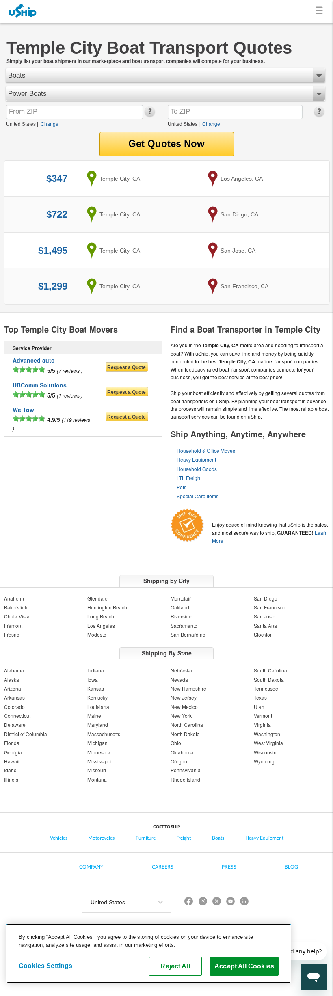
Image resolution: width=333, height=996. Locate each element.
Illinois (11, 779)
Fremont (13, 625)
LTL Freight (189, 477)
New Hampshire (188, 688)
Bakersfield (16, 607)
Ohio (176, 742)
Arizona (12, 688)
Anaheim (14, 598)
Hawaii (11, 761)
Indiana (95, 670)
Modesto (96, 634)
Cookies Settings (46, 965)
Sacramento (184, 625)
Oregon (179, 761)
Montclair (181, 598)
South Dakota (269, 679)
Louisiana (98, 706)
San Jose (264, 616)
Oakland (180, 607)
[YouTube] (230, 902)
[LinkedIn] (244, 902)
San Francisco (269, 607)
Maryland (97, 724)
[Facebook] (189, 902)
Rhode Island (185, 779)
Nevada (179, 679)
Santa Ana (265, 625)
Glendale (97, 598)
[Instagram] (203, 902)
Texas (260, 697)
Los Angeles (101, 625)
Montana (97, 779)
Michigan (97, 742)
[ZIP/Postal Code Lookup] (149, 115)
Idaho (10, 770)
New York (181, 715)
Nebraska (181, 670)
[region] (148, 953)
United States (21, 124)
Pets (181, 487)
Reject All (175, 966)
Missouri (96, 770)
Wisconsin (265, 752)
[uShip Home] (22, 11)
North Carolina (187, 724)
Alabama (14, 670)
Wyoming (264, 761)
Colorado (14, 706)
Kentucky (97, 697)
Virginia (262, 724)
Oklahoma (182, 752)
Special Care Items (197, 496)
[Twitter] (216, 902)
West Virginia (268, 742)
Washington (267, 733)
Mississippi (99, 761)
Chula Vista (17, 616)
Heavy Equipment (196, 459)
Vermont (263, 715)
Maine (94, 715)
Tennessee (266, 688)
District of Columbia (25, 733)
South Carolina (270, 670)
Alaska (11, 679)
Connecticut (17, 715)
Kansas (95, 688)
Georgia (13, 752)
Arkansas (14, 697)
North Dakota (185, 733)
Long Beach (100, 616)
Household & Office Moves (206, 450)
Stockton (263, 634)
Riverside (181, 616)
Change (49, 124)
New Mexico (184, 706)
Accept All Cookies (244, 966)
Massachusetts (103, 733)
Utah (259, 706)
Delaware (15, 724)
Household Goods (197, 468)
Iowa (92, 679)
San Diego (265, 598)
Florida (11, 742)
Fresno (11, 634)
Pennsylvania (186, 770)
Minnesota (98, 752)
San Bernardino (188, 634)
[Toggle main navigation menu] (320, 11)
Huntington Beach (107, 607)
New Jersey (184, 697)
